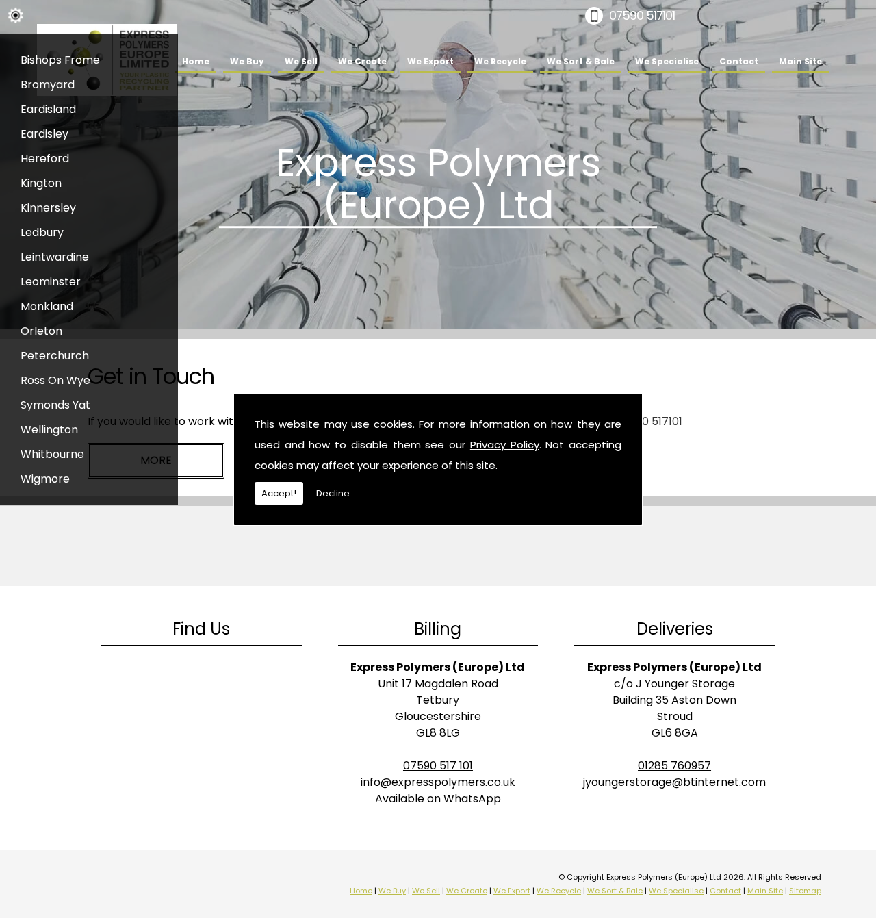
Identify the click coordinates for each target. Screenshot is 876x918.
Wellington (49, 429)
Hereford (45, 158)
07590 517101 (642, 16)
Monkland (47, 306)
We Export (430, 61)
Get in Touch (151, 376)
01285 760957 (674, 766)
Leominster (51, 282)
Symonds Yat (55, 405)
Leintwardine (55, 257)
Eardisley (44, 134)
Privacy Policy (504, 444)
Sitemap (805, 890)
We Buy (247, 61)
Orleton (41, 331)
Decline (333, 493)
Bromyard (48, 84)
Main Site (800, 61)
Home (195, 61)
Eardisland (48, 109)
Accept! (278, 493)
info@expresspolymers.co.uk (438, 782)
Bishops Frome (60, 60)
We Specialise (667, 61)
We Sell (301, 61)
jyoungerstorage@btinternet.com (674, 782)
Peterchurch (55, 356)
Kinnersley (48, 208)
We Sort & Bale (581, 61)
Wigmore (45, 479)
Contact (738, 61)
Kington (41, 183)
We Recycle (500, 61)
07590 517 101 (438, 766)
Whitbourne (52, 454)
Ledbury (42, 232)
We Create (362, 61)
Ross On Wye (55, 380)
